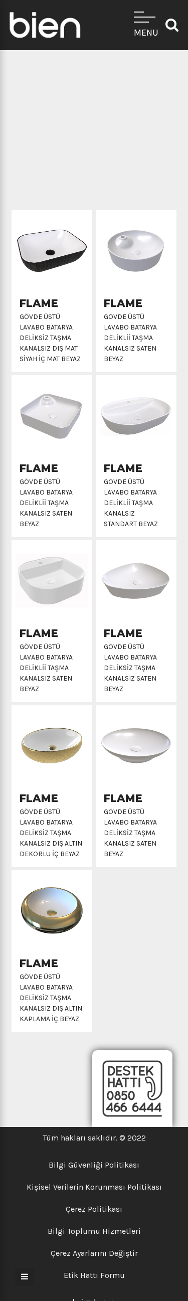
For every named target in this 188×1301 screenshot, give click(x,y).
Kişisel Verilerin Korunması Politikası (94, 1187)
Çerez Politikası (94, 1209)
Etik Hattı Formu (94, 1275)
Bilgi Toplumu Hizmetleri (94, 1231)
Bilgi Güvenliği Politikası (94, 1165)
